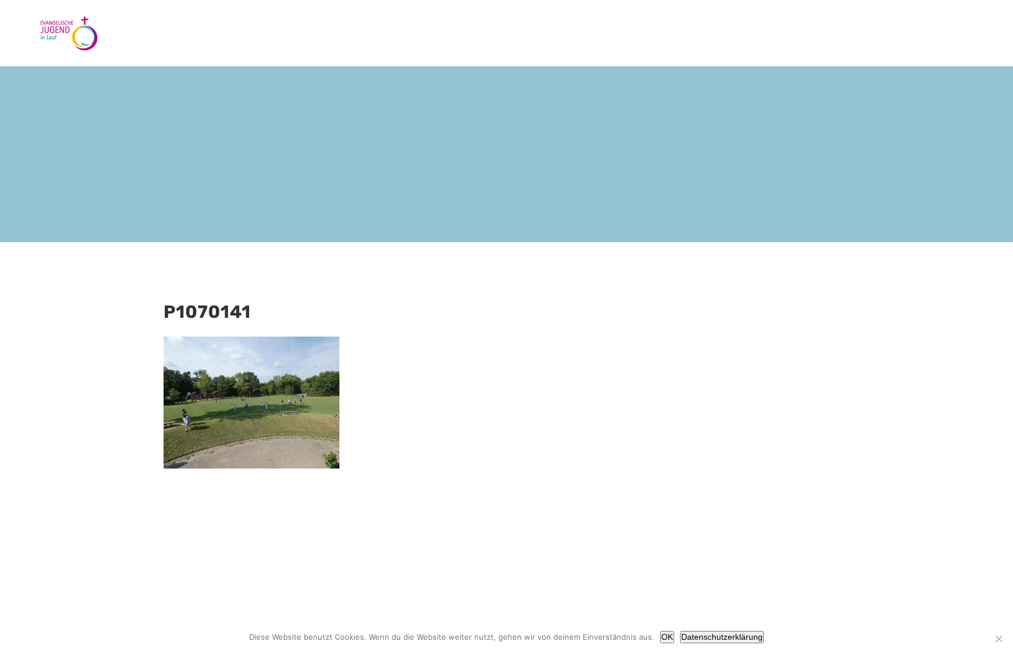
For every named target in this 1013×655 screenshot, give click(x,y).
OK (667, 637)
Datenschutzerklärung (722, 637)
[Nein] (998, 638)
